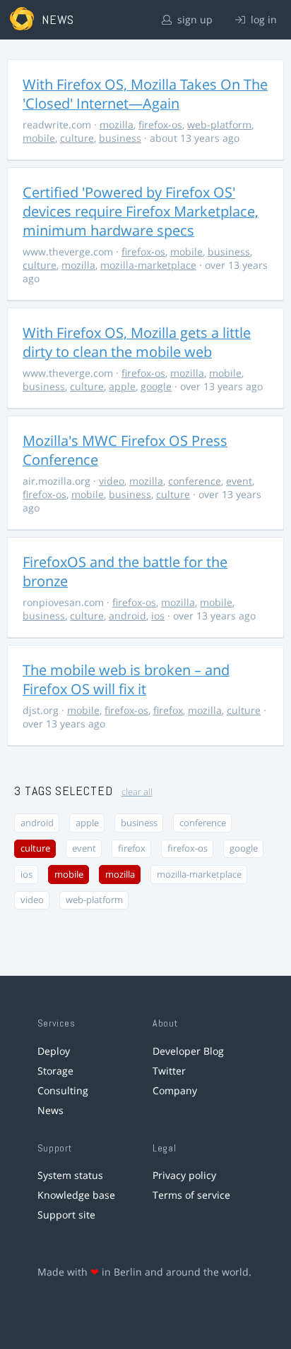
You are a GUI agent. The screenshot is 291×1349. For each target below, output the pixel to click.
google (156, 386)
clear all (137, 792)
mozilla (116, 124)
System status (70, 1175)
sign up (193, 19)
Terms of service (191, 1195)
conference (194, 481)
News (50, 1110)
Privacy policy (184, 1175)
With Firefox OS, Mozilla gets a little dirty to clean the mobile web (137, 342)
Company (175, 1090)
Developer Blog (188, 1051)
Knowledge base (76, 1195)
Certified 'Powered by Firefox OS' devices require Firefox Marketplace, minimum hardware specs (141, 211)
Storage (55, 1070)
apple (122, 386)
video (111, 481)
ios (158, 615)
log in (262, 19)
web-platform (219, 124)
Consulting (62, 1090)
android (127, 615)
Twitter (169, 1070)
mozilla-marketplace (148, 265)
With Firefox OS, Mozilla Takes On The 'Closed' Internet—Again (145, 94)
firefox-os (160, 124)
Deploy (53, 1051)
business (120, 138)
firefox (168, 710)
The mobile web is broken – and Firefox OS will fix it (126, 679)
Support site (66, 1214)
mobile (39, 138)
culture (77, 138)
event (239, 481)
